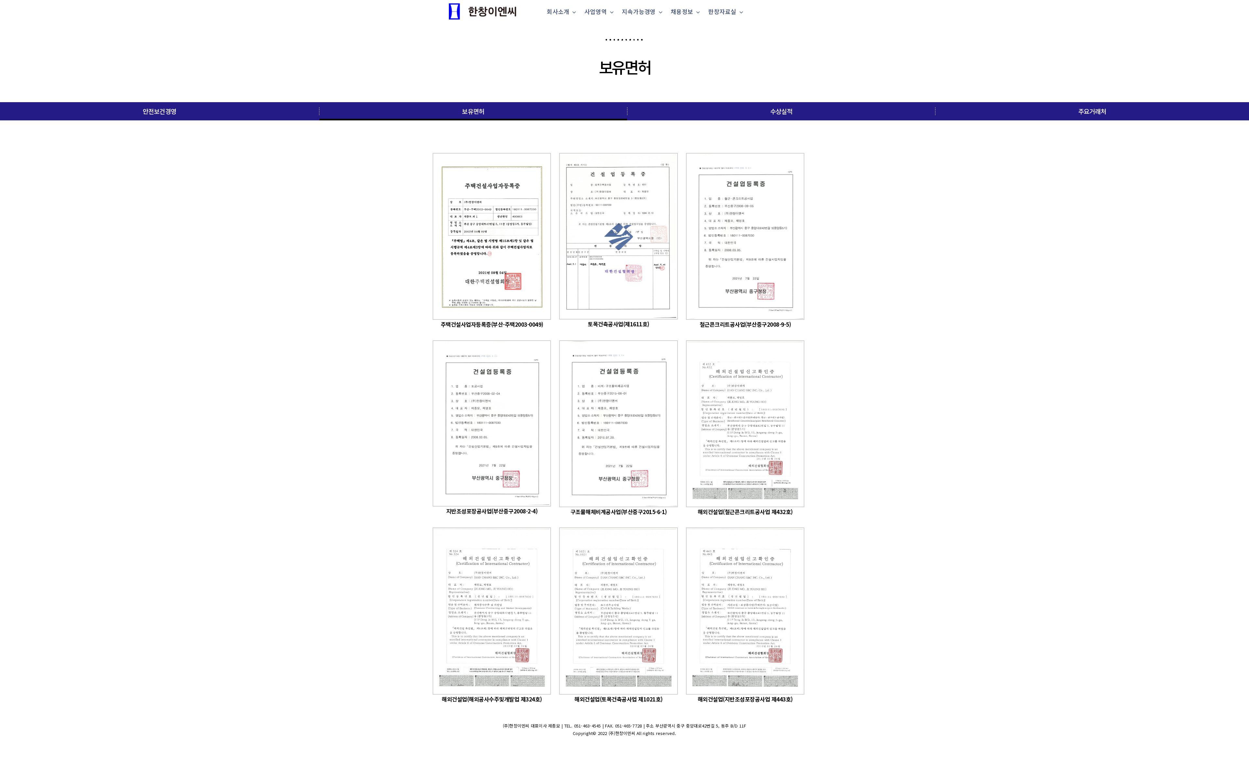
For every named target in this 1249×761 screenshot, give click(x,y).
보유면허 (625, 66)
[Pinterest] (642, 748)
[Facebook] (607, 748)
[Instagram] (630, 748)
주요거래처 (1092, 111)
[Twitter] (618, 748)
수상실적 (781, 111)
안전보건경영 (159, 111)
